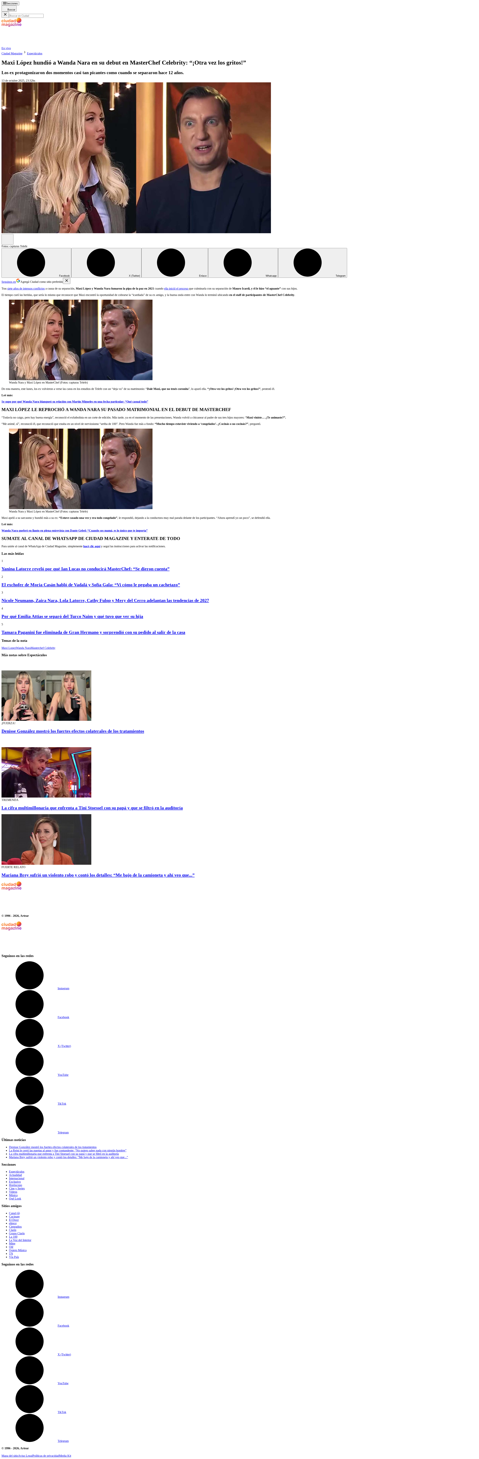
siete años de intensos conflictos (26, 288)
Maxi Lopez (8, 647)
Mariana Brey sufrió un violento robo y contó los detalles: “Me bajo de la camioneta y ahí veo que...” (98, 875)
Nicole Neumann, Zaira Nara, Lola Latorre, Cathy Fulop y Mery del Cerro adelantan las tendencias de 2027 (105, 600)
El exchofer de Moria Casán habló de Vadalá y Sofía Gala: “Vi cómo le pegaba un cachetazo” (90, 584)
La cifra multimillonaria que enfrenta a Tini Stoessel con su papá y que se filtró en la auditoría (92, 807)
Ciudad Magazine (11, 53)
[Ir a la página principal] (29, 44)
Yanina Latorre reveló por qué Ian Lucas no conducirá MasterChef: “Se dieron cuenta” (85, 568)
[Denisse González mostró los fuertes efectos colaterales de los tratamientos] (239, 691)
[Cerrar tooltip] (66, 281)
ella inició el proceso (176, 288)
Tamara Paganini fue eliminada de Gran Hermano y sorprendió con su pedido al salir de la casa (93, 632)
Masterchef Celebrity (43, 647)
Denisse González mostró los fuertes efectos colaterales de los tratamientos (72, 731)
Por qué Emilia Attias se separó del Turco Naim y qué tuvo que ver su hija (72, 616)
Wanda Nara (23, 647)
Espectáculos (34, 53)
